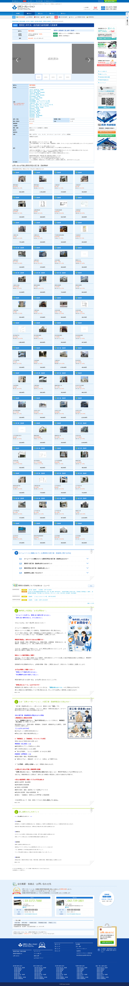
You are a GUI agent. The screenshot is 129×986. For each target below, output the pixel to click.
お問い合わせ (16, 955)
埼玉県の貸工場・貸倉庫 (61, 967)
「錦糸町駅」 (42, 92)
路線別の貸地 (100, 973)
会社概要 (86, 7)
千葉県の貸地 (79, 973)
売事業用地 (91, 17)
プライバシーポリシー (82, 948)
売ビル (72, 17)
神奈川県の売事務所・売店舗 (40, 977)
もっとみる (91, 603)
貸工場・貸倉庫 (30, 21)
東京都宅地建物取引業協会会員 (31, 914)
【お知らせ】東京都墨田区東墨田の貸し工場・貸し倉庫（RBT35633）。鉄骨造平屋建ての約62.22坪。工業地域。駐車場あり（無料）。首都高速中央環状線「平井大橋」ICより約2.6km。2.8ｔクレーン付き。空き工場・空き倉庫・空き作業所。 (60, 592)
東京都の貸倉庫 (38, 21)
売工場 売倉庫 (64, 17)
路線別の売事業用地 (101, 978)
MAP (25, 907)
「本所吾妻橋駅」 (39, 115)
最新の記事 (36, 955)
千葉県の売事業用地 (81, 978)
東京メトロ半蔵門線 (34, 95)
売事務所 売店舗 (81, 17)
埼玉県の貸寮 (59, 971)
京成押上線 (32, 103)
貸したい (40, 13)
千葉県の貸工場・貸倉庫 (82, 967)
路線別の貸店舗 (100, 970)
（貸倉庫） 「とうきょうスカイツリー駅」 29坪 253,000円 (42, 596)
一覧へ (91, 585)
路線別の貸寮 (100, 971)
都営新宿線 (32, 108)
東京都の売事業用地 (18, 978)
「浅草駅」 (38, 96)
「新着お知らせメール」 (55, 687)
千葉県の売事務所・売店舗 (82, 977)
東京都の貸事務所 (18, 969)
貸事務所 (30, 17)
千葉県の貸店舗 (80, 970)
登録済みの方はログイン (51, 1)
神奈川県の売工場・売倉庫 (40, 974)
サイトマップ (87, 9)
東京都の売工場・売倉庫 (19, 974)
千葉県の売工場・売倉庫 (82, 974)
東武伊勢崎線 (32, 96)
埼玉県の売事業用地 (60, 978)
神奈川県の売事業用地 (39, 978)
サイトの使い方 (103, 71)
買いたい (52, 13)
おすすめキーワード (38, 958)
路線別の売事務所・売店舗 (102, 977)
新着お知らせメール (20, 1)
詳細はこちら (107, 107)
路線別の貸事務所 (101, 969)
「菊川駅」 (37, 117)
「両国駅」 (42, 89)
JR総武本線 (32, 93)
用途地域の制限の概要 (104, 77)
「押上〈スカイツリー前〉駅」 (43, 101)
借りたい (29, 13)
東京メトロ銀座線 (33, 97)
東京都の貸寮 (17, 971)
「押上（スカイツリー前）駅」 (42, 103)
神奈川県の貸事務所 (38, 969)
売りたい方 (57, 951)
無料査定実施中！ (111, 1)
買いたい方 (57, 948)
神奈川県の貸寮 (37, 971)
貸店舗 (37, 17)
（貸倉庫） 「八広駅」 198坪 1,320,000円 (38, 600)
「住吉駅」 (41, 107)
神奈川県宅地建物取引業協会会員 (74, 914)
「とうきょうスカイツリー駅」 (43, 100)
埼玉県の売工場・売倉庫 (61, 974)
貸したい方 (57, 946)
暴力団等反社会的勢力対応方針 (84, 955)
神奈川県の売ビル (38, 975)
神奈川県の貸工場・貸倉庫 (40, 967)
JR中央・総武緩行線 (34, 89)
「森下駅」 (38, 112)
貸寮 (44, 17)
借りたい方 (57, 944)
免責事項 (79, 951)
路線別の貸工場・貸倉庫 (102, 967)
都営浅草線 (32, 99)
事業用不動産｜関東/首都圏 (18, 21)
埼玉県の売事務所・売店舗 (62, 977)
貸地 (49, 17)
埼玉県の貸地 (59, 973)
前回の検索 (40, 1)
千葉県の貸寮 (79, 971)
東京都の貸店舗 (17, 970)
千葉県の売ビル (80, 975)
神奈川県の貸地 (37, 973)
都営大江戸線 (32, 91)
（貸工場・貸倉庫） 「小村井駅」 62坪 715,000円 (40, 589)
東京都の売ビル (17, 975)
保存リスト (32, 1)
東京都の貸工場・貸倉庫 (19, 967)
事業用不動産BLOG (104, 80)
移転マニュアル (103, 74)
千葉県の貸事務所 (80, 969)
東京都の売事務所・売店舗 (20, 977)
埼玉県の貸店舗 (59, 970)
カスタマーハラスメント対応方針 (84, 953)
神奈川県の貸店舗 (38, 970)
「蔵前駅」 (38, 110)
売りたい (63, 13)
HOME (18, 13)
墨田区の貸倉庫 (47, 21)
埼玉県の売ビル (59, 975)
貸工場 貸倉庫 (21, 17)
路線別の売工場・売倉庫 (102, 974)
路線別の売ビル (100, 975)
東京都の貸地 (17, 973)
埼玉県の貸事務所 (60, 969)
